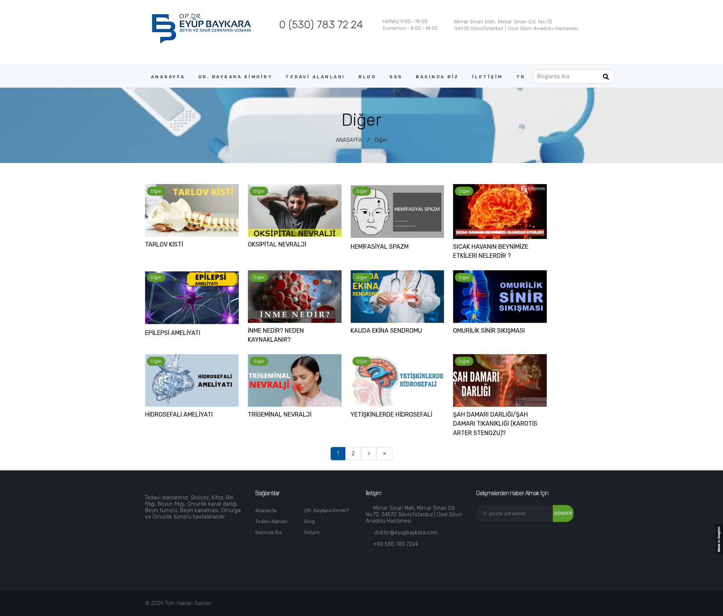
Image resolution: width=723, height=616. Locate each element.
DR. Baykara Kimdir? (326, 510)
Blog (309, 521)
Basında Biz (268, 532)
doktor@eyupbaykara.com (406, 532)
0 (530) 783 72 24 (321, 24)
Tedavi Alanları (271, 521)
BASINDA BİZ (437, 76)
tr (520, 76)
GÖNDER (563, 513)
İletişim (312, 532)
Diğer (381, 140)
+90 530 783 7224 (395, 544)
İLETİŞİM (487, 76)
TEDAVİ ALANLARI (315, 76)
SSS (396, 76)
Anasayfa (265, 510)
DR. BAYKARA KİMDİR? (235, 76)
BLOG (367, 76)
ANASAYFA (168, 76)
